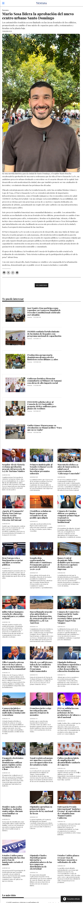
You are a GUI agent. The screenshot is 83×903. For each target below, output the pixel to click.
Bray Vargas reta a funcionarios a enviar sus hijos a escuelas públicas (12, 561)
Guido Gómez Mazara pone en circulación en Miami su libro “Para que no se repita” (44, 427)
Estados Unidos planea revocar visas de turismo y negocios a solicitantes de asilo (68, 858)
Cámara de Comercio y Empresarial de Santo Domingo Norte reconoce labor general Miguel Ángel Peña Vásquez (68, 617)
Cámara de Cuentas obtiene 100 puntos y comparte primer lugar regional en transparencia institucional (68, 516)
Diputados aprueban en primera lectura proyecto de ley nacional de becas (41, 810)
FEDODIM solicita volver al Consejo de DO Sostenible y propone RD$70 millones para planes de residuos (41, 405)
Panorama (5, 10)
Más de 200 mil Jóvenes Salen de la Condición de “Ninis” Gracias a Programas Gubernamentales (41, 666)
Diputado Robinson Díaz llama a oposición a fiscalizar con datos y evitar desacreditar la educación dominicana (69, 666)
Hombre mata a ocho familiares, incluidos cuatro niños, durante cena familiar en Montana (12, 811)
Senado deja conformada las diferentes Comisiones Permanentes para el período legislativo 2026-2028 (41, 563)
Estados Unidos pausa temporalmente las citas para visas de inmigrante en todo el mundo (13, 860)
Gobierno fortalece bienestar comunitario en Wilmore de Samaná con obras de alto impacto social (44, 380)
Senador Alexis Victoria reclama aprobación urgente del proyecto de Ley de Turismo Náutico (13, 468)
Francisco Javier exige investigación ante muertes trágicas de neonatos (40, 711)
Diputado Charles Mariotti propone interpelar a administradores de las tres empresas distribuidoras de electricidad (41, 862)
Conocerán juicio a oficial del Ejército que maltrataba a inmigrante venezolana (13, 711)
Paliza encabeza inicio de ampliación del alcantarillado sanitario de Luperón (68, 761)
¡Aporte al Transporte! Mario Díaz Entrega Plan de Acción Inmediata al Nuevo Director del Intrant (12, 515)
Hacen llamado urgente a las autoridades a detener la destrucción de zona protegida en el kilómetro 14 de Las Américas (41, 617)
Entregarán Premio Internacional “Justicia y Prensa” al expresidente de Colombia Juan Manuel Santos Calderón (68, 812)
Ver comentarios (41, 285)
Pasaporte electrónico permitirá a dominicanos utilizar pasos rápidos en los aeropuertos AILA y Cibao (12, 763)
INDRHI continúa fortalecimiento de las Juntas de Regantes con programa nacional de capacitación (44, 333)
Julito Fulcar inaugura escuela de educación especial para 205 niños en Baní (13, 615)
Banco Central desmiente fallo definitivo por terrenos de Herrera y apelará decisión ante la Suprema (68, 563)
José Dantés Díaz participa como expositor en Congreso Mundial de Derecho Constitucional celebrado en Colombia (44, 311)
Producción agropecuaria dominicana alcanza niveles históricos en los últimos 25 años (42, 357)
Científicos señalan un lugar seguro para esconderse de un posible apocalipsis (40, 514)
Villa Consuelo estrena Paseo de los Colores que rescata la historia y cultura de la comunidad (13, 665)
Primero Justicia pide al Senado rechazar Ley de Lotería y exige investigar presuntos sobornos (41, 469)
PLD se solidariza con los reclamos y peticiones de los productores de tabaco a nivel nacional (69, 712)
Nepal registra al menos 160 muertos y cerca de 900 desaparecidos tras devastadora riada (41, 761)
